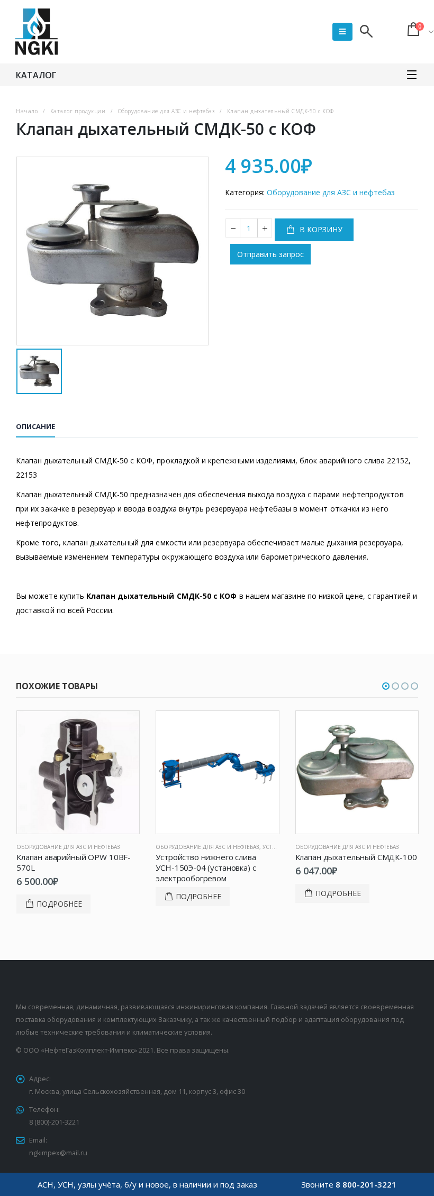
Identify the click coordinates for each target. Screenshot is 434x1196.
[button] (386, 686)
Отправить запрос (270, 254)
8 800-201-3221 (366, 1184)
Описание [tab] (35, 426)
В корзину (319, 229)
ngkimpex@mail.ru (58, 1152)
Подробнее (59, 904)
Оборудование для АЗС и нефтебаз (331, 192)
